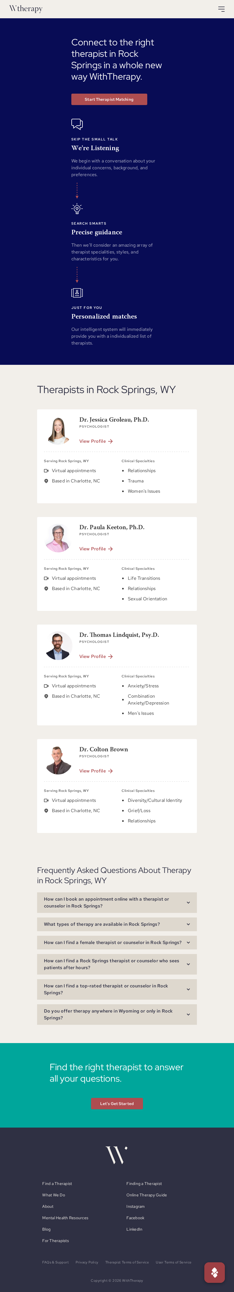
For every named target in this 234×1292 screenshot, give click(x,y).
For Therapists (55, 1240)
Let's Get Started (117, 1103)
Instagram (135, 1206)
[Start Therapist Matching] (214, 1272)
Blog (46, 1229)
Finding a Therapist (144, 1183)
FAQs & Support (55, 1262)
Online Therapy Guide (146, 1195)
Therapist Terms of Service (127, 1262)
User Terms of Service (173, 1262)
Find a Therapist (57, 1183)
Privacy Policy (87, 1262)
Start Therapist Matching (109, 99)
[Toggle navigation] (221, 9)
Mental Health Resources (65, 1217)
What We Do (53, 1195)
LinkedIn (134, 1229)
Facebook (135, 1217)
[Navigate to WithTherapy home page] (26, 9)
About (47, 1206)
